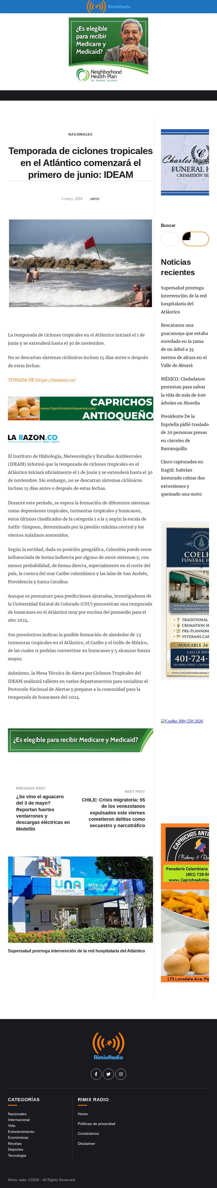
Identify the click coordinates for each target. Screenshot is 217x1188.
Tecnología (17, 1155)
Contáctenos (88, 1133)
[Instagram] (120, 1074)
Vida (11, 1125)
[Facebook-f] (96, 1074)
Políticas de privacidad (96, 1124)
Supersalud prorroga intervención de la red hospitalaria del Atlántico (76, 951)
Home (83, 1114)
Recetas (15, 1143)
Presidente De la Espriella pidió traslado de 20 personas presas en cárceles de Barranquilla (185, 432)
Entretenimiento (21, 1131)
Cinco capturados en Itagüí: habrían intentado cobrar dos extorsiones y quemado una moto (183, 478)
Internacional (19, 1120)
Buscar (168, 225)
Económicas (18, 1137)
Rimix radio (17, 1180)
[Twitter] (108, 1074)
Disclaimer (86, 1143)
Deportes (15, 1149)
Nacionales (80, 134)
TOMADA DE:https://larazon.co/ (42, 380)
